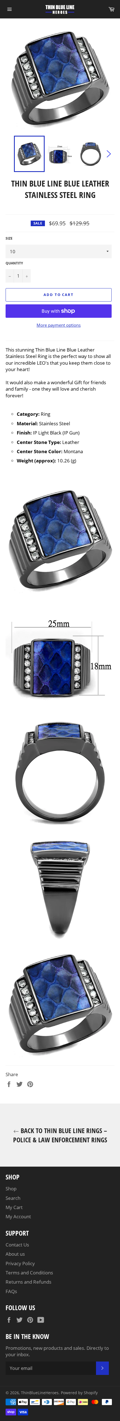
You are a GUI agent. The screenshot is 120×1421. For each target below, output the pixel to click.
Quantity (14, 263)
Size (9, 238)
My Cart (14, 1207)
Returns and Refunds (28, 1282)
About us (15, 1254)
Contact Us (17, 1244)
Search (13, 1198)
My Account (18, 1216)
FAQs (11, 1291)
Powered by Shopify (79, 1392)
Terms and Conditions (29, 1272)
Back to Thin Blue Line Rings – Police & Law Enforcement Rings (60, 1135)
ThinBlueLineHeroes (40, 1392)
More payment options (59, 325)
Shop (11, 1188)
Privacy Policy (20, 1263)
